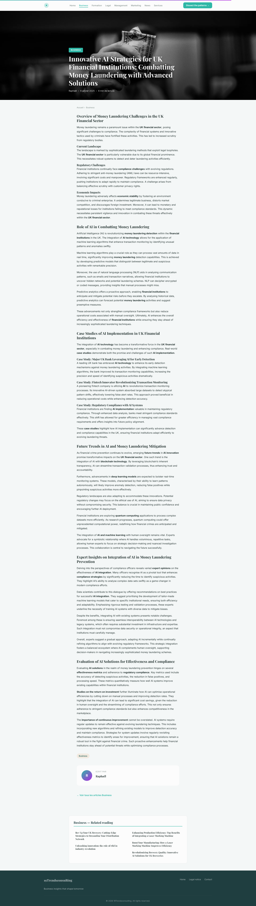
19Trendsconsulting (58, 880)
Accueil (80, 107)
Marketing (136, 5)
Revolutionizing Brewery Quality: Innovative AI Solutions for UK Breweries (155, 854)
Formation (97, 5)
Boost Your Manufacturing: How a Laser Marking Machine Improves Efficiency (152, 844)
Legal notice (195, 879)
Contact (208, 879)
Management (120, 5)
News (147, 5)
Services (158, 5)
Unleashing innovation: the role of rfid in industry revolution (96, 847)
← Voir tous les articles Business (94, 795)
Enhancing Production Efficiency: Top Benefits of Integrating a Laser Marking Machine (156, 834)
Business (83, 5)
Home (73, 5)
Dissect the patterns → (197, 5)
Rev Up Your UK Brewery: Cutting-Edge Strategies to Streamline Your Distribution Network (97, 836)
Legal (108, 5)
